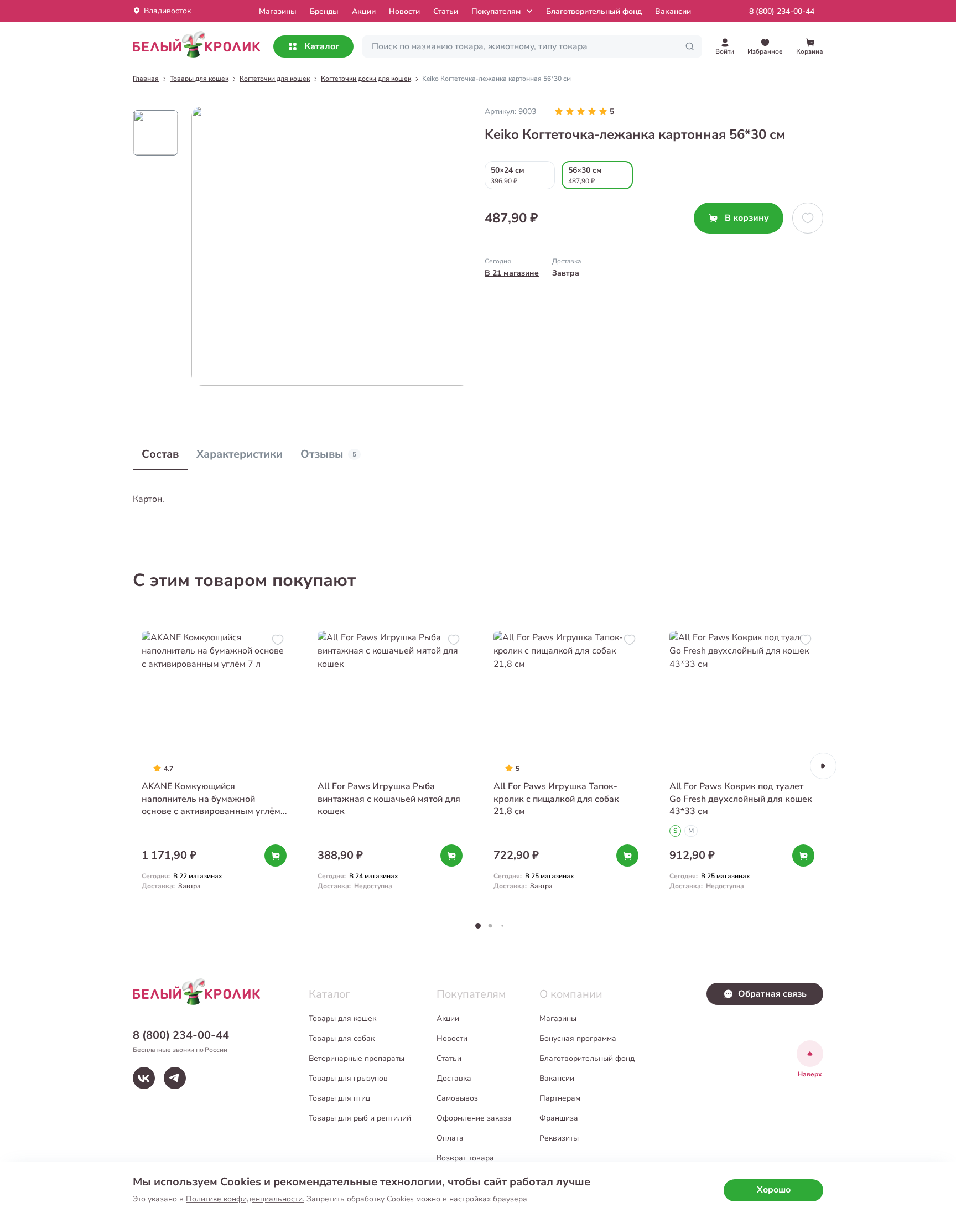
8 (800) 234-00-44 (781, 11)
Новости (404, 11)
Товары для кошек (342, 1018)
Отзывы (328, 454)
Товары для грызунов (348, 1078)
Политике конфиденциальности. (245, 1199)
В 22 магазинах (197, 876)
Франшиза (558, 1118)
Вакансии (673, 11)
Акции (364, 11)
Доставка (454, 1078)
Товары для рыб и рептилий (360, 1118)
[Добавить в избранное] (807, 218)
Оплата (450, 1138)
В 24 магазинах (373, 876)
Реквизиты (559, 1138)
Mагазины (278, 11)
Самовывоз (457, 1098)
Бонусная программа (577, 1038)
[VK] (144, 1078)
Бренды (324, 11)
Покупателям (496, 11)
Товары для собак (342, 1038)
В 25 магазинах (549, 876)
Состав (160, 454)
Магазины (557, 1018)
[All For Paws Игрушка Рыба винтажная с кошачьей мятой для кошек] (390, 765)
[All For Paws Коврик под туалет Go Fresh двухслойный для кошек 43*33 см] (742, 765)
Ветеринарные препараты (356, 1058)
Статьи (445, 11)
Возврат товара (465, 1158)
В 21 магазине (512, 273)
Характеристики (239, 454)
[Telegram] (175, 1078)
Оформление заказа (474, 1118)
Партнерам (559, 1098)
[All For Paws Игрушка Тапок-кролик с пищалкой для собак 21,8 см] (566, 765)
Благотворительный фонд (594, 11)
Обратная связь (772, 994)
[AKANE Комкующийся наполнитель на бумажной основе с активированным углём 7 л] (214, 765)
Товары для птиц (339, 1098)
